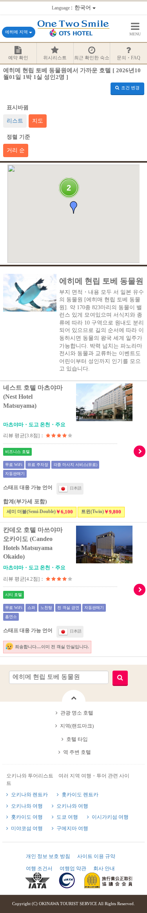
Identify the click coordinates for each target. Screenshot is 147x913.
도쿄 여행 (67, 817)
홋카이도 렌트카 (80, 795)
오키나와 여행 (27, 806)
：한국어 (72, 8)
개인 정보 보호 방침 (48, 856)
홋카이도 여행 (27, 817)
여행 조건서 (39, 868)
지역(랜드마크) (77, 726)
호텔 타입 (77, 739)
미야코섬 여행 (27, 828)
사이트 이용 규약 (96, 856)
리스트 (15, 121)
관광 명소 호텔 (76, 713)
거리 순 (16, 150)
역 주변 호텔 (77, 752)
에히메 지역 (17, 31)
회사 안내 (104, 868)
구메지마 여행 (72, 828)
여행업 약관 (73, 868)
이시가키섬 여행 (110, 817)
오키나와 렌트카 (29, 795)
